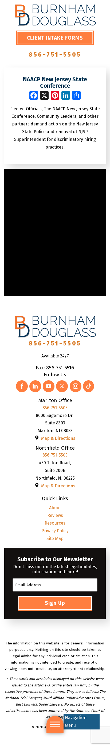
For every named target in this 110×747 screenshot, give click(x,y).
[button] (55, 724)
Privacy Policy (55, 530)
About (55, 507)
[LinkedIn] (35, 386)
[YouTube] (48, 386)
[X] (44, 96)
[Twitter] (62, 386)
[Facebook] (22, 386)
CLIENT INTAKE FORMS (55, 38)
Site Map (55, 538)
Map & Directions (58, 438)
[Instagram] (75, 386)
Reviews (55, 515)
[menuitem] (54, 508)
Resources (55, 523)
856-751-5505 (55, 54)
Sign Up (55, 603)
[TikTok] (88, 386)
